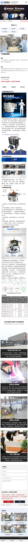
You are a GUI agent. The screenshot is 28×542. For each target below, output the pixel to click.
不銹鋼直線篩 (8, 505)
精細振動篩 (4, 28)
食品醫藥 (10, 21)
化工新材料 (4, 31)
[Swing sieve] (7, 517)
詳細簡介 (5, 87)
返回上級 (22, 87)
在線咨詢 (12, 540)
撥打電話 (3, 540)
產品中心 (5, 21)
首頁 (1, 21)
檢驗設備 (13, 31)
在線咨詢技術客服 (24, 21)
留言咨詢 (13, 87)
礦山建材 (13, 28)
